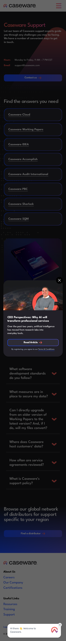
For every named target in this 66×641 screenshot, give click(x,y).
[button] (59, 280)
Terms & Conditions (46, 349)
